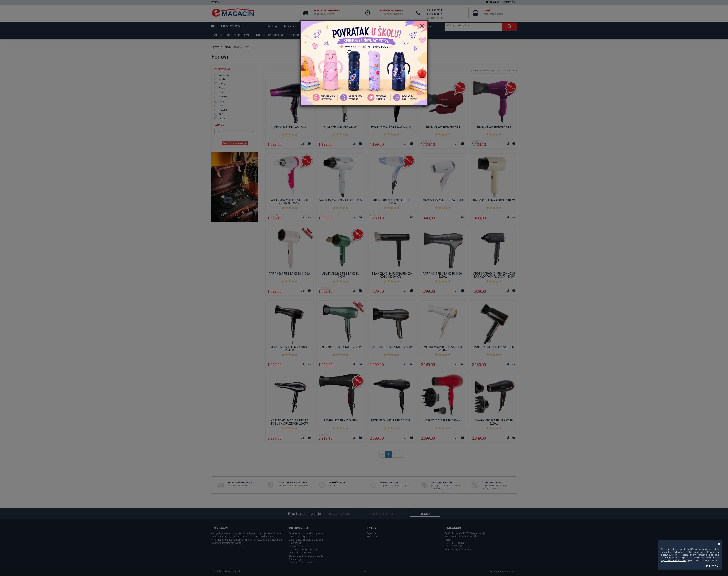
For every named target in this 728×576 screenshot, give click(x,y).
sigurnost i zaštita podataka (673, 560)
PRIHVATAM (712, 565)
